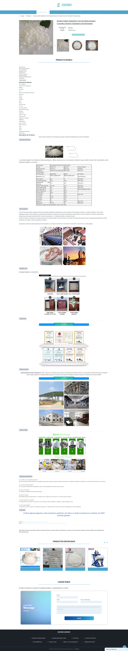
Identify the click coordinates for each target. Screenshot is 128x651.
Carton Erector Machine (90, 638)
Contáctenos (77, 12)
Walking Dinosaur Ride (90, 641)
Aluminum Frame (53, 641)
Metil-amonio (94, 530)
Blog (65, 12)
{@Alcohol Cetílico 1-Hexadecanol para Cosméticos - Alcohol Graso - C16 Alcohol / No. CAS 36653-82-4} (43, 523)
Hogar (31, 12)
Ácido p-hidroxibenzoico (61, 530)
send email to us (79, 34)
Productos (43, 12)
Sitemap (77, 648)
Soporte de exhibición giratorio (38, 638)
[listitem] (64, 45)
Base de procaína (51, 530)
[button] (55, 46)
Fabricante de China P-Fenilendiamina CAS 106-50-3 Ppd (35, 521)
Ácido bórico (22, 530)
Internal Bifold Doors (37, 641)
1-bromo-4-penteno (76, 530)
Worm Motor (75, 638)
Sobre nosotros (93, 12)
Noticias (55, 12)
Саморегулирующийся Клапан (59, 638)
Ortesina (69, 530)
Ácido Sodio (44, 530)
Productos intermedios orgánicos (33, 530)
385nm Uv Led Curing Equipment (70, 641)
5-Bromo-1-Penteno (85, 530)
